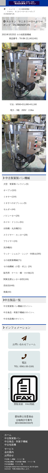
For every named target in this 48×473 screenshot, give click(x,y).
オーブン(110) (9, 190)
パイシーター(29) (11, 216)
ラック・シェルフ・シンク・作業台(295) (22, 254)
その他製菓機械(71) (12, 260)
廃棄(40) (7, 292)
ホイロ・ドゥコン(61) (13, 222)
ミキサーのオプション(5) (14, 203)
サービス (9, 449)
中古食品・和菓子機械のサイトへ (18, 312)
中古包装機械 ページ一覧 (13, 464)
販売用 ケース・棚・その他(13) (18, 273)
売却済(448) (8, 285)
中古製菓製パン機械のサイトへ (17, 306)
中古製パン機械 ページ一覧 (14, 459)
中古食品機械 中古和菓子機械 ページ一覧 (19, 462)
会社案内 (9, 452)
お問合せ (9, 455)
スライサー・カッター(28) (15, 235)
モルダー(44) (9, 209)
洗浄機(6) (7, 247)
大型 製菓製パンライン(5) (15, 184)
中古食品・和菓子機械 (16, 441)
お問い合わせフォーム (24, 344)
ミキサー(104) (9, 197)
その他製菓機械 (24, 9)
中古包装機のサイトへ (13, 319)
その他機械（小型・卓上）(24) (17, 266)
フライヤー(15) (10, 241)
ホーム (7, 435)
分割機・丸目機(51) (12, 228)
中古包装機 (10, 444)
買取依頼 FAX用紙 (24, 404)
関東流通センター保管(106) (16, 279)
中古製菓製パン (12, 438)
